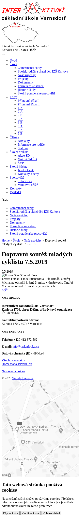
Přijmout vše (10, 513)
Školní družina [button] (19, 152)
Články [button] (14, 137)
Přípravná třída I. (28, 100)
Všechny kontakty (13, 360)
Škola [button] (13, 64)
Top (29, 364)
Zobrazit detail (51, 513)
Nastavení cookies (13, 371)
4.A (20, 126)
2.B (20, 115)
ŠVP (21, 163)
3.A (20, 119)
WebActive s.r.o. (22, 378)
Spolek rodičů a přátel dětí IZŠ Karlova (43, 71)
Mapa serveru (18, 364)
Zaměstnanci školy (30, 67)
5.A (20, 130)
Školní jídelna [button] (18, 166)
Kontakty (16, 188)
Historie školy (27, 89)
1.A (20, 108)
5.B (20, 133)
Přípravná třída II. (29, 104)
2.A (20, 111)
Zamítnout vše (30, 513)
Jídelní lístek (26, 170)
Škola (16, 240)
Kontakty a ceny (28, 174)
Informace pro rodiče (31, 144)
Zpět (4, 290)
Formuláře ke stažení (31, 86)
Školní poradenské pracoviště (36, 93)
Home (6, 240)
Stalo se (23, 148)
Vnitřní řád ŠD (27, 159)
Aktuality (24, 141)
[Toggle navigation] (3, 54)
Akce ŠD (24, 155)
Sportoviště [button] (17, 177)
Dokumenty (25, 82)
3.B (20, 122)
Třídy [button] (13, 97)
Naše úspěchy (27, 75)
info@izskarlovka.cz (26, 346)
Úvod (13, 60)
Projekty (23, 78)
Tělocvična (25, 181)
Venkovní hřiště (28, 184)
